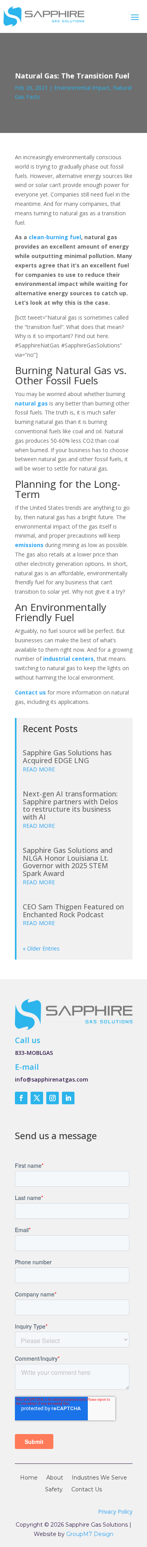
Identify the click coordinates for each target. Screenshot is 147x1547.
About (54, 1478)
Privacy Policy (115, 1511)
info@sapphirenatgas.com (51, 1079)
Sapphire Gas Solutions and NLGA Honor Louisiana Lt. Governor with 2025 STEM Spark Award (68, 861)
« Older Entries (41, 948)
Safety (54, 1490)
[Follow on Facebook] (21, 1098)
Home (29, 1478)
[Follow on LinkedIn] (68, 1098)
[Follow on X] (37, 1098)
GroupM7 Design (89, 1534)
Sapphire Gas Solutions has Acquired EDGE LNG (67, 756)
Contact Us (86, 1490)
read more (39, 769)
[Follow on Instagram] (52, 1098)
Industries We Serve (99, 1478)
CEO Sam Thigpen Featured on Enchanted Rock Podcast (73, 910)
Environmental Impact (82, 87)
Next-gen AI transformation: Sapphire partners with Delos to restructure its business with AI (70, 805)
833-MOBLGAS (34, 1052)
